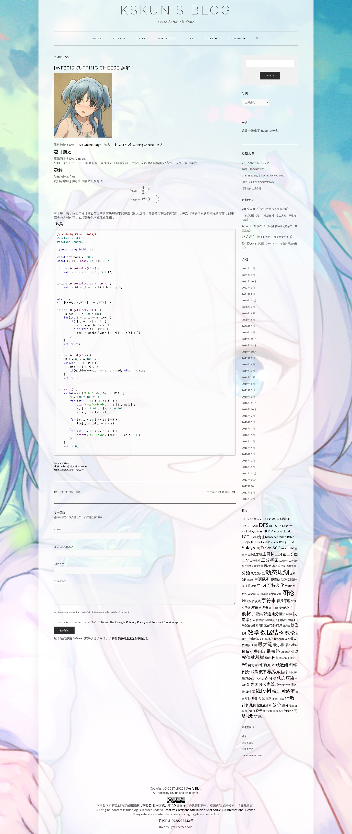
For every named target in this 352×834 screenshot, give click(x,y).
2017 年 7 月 (248, 498)
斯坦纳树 (279, 638)
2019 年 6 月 (248, 377)
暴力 (287, 639)
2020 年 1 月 (248, 332)
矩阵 (250, 684)
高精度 (257, 716)
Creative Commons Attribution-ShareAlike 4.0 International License (209, 810)
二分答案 (63, 469)
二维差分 (283, 560)
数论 (290, 633)
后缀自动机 (249, 594)
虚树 (274, 698)
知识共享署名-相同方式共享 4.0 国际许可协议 (164, 805)
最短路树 (285, 652)
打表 (252, 620)
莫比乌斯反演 (255, 698)
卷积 (284, 579)
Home (97, 38)
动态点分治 (258, 573)
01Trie (246, 519)
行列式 (280, 698)
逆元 (259, 711)
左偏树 (256, 607)
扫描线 (282, 620)
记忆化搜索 (264, 705)
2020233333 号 (183, 820)
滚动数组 (249, 678)
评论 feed (247, 749)
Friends (119, 38)
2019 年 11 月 (249, 345)
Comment (60, 581)
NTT (254, 542)
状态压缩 (285, 678)
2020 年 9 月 (248, 306)
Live (190, 38)
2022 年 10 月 (249, 281)
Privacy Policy (135, 622)
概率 (263, 671)
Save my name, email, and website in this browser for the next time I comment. (93, 612)
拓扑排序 (276, 625)
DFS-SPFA (275, 526)
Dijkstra (287, 526)
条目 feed (247, 742)
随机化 (288, 711)
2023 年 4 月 (248, 268)
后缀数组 (290, 585)
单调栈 (250, 579)
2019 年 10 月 (249, 351)
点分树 (260, 678)
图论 (288, 592)
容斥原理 (283, 601)
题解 (69, 466)
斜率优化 (267, 638)
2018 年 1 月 (248, 466)
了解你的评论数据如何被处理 (128, 638)
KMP (269, 531)
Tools (209, 38)
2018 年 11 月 (249, 402)
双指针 (292, 579)
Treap (284, 548)
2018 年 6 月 (248, 434)
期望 (294, 651)
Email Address (63, 546)
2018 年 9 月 (248, 415)
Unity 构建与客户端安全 (255, 162)
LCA (287, 531)
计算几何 (79, 469)
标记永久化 (286, 658)
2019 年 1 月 (248, 396)
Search (270, 75)
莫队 (269, 698)
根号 (254, 672)
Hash (260, 531)
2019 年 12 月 (249, 338)
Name (58, 529)
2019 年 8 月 (248, 364)
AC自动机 (279, 519)
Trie (291, 548)
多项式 (256, 601)
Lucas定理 (257, 537)
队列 (281, 711)
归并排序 (287, 614)
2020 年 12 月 (249, 300)
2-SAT (264, 519)
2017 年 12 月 (249, 473)
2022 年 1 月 (248, 287)
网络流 (287, 691)
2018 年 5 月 (248, 441)
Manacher (271, 537)
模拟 (272, 671)
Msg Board (167, 38)
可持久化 (275, 585)
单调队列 (262, 579)
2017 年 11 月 (249, 479)
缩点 (276, 691)
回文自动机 (275, 594)
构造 (268, 658)
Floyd (252, 531)
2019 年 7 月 (248, 370)
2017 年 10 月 (249, 486)
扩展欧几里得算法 (266, 620)
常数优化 (284, 607)
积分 (278, 684)
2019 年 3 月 (248, 390)
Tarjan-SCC (270, 547)
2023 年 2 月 (248, 275)
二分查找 (255, 560)
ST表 (256, 548)
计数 (290, 698)
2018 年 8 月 (248, 422)
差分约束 (273, 607)
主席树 (268, 553)
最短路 (273, 651)
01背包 (254, 519)
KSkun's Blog (176, 10)
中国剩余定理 (253, 554)
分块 (274, 565)
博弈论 (275, 579)
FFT (245, 531)
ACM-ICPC (83, 466)
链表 (275, 711)
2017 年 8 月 (248, 492)
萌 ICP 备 (165, 820)
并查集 (257, 614)
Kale (162, 827)
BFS (290, 519)
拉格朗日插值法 (259, 625)
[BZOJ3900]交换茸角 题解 (273, 208)
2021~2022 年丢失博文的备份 (258, 181)
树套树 (253, 665)
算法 (74, 466)
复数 (248, 601)
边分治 (287, 705)
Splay (247, 547)
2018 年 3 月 (248, 454)
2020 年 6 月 (248, 319)
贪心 (276, 704)
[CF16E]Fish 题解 (70, 492)
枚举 (275, 657)
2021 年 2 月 (248, 294)
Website (59, 564)
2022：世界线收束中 (253, 169)
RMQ (282, 542)
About (142, 38)
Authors (235, 38)
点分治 (270, 678)
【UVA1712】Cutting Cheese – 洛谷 (138, 145)
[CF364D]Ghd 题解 (218, 492)
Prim (276, 542)
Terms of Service (163, 622)
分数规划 (291, 566)
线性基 (250, 691)
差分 (265, 607)
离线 (270, 684)
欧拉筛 (282, 672)
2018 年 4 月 (248, 447)
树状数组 (280, 664)
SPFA (290, 542)
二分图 (280, 554)
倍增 (267, 565)
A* (270, 519)
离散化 (260, 684)
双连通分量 (249, 585)
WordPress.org (252, 755)
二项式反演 (250, 566)
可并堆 (261, 585)
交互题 (259, 566)
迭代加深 (250, 711)
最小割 (279, 644)
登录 (244, 736)
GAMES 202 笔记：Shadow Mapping (263, 175)
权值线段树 (253, 657)
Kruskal (278, 531)
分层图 (282, 565)
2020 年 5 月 (248, 326)
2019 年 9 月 (248, 358)
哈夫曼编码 (262, 594)
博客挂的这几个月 (251, 188)
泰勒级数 (292, 672)
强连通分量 (273, 613)
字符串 (268, 600)
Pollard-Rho (265, 542)
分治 (246, 572)
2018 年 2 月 (248, 460)
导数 (248, 607)
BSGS (245, 526)
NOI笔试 (246, 542)
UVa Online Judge (89, 145)
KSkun (65, 463)
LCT (245, 536)
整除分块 (255, 638)
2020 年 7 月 (248, 313)
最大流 (265, 644)
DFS (263, 525)
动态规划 (277, 572)
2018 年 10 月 (249, 409)
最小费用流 (256, 651)
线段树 (264, 690)
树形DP (264, 665)
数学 (71, 469)
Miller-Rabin (286, 537)
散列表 (286, 625)
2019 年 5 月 (248, 383)
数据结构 (272, 632)
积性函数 (286, 684)
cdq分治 (254, 526)
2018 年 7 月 (248, 428)
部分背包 (267, 711)
